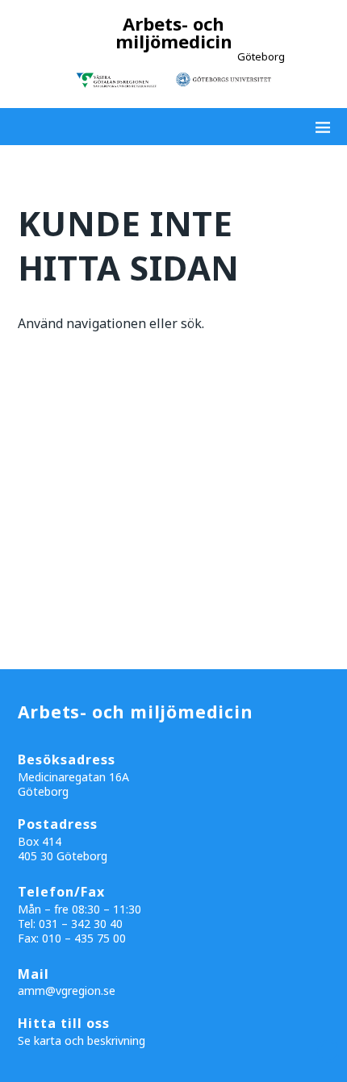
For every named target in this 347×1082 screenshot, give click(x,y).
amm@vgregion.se (66, 990)
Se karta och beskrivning (81, 1040)
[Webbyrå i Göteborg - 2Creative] (326, 1067)
